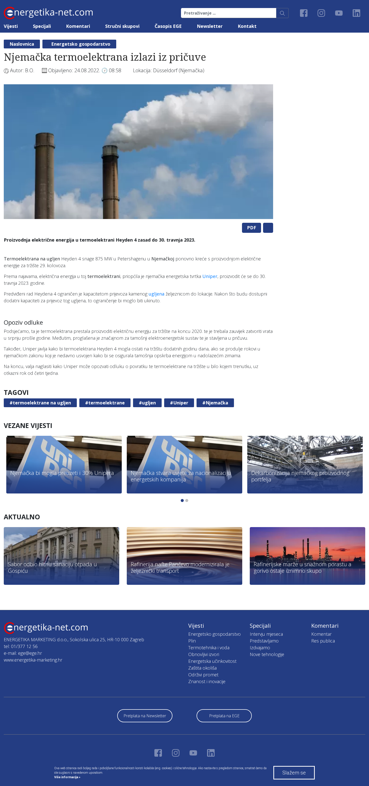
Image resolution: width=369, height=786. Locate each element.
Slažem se (294, 773)
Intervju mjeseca (266, 634)
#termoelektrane (105, 403)
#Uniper (179, 403)
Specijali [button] (42, 26)
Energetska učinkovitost (212, 661)
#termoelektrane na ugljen (40, 403)
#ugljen (147, 403)
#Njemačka (215, 403)
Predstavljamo (264, 641)
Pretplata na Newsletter (145, 716)
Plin (192, 641)
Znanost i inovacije (206, 681)
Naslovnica (22, 44)
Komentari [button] (78, 26)
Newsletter (210, 26)
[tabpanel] (138, 151)
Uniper (209, 276)
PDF (251, 228)
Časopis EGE (168, 26)
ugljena (156, 294)
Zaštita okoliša (202, 668)
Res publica (323, 641)
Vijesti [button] (11, 26)
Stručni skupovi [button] (122, 26)
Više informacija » (67, 777)
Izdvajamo (260, 648)
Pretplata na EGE (224, 716)
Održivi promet (203, 675)
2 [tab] (186, 500)
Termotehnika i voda (208, 648)
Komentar (321, 634)
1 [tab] (182, 500)
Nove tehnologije (267, 654)
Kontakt (247, 26)
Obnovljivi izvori (203, 654)
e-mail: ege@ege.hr (23, 653)
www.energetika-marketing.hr (33, 660)
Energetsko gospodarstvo (80, 44)
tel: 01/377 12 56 (21, 646)
